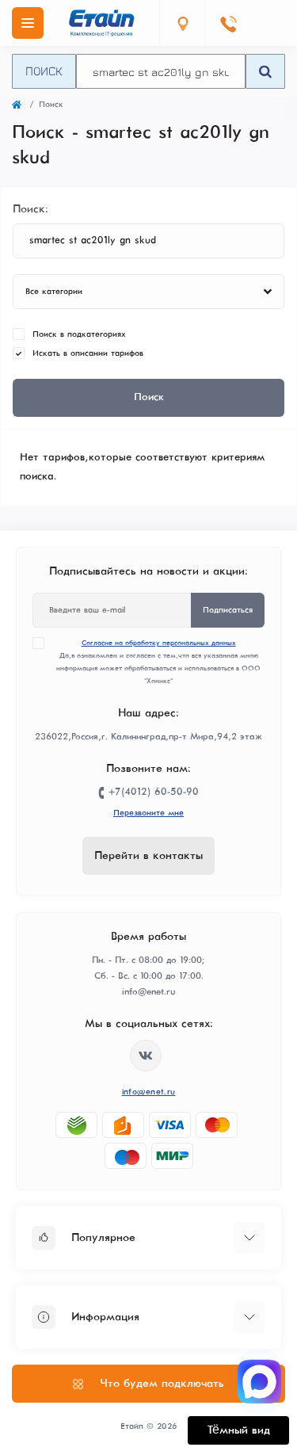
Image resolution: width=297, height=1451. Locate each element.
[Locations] (182, 23)
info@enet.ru (149, 1092)
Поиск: (30, 209)
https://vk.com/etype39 (146, 1055)
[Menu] (28, 23)
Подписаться (228, 610)
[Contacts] (228, 23)
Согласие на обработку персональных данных (159, 643)
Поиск (44, 70)
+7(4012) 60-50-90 (154, 792)
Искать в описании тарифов (87, 353)
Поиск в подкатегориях (79, 334)
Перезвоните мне (148, 813)
